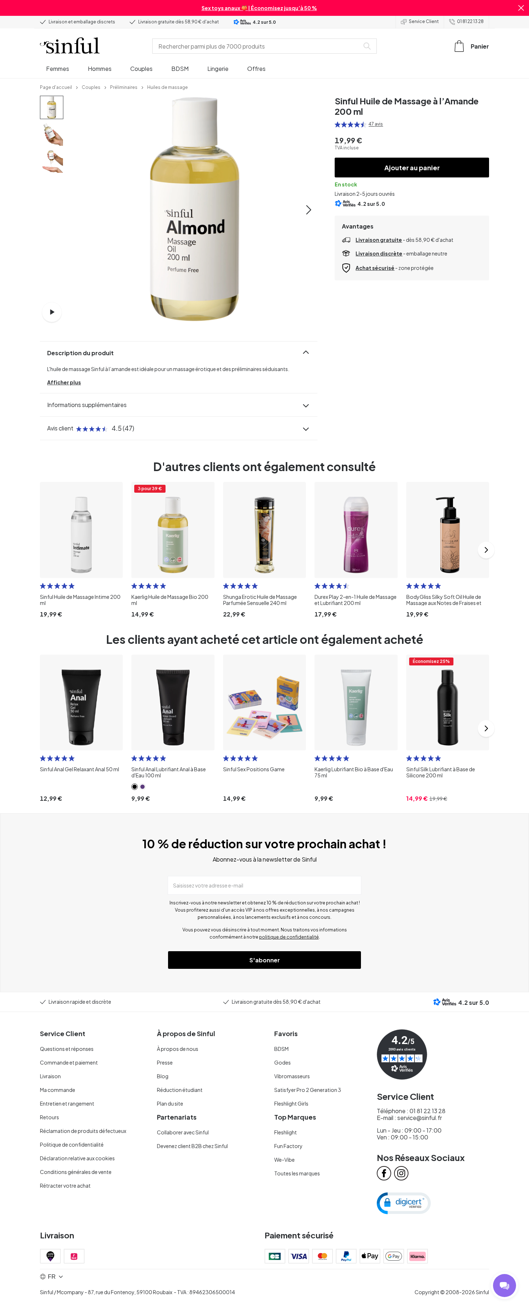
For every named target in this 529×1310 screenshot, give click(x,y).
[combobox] (257, 46)
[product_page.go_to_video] (52, 312)
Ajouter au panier (412, 167)
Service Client (424, 21)
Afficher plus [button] (64, 382)
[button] (521, 8)
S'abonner (264, 960)
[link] (56, 86)
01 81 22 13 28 (470, 21)
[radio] (337, 124)
